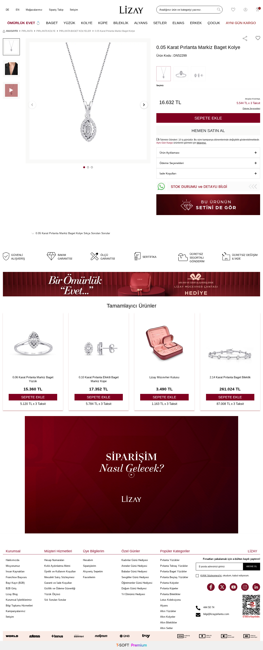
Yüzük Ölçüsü (52, 594)
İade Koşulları (168, 173)
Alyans (164, 605)
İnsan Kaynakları (15, 571)
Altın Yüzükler (168, 611)
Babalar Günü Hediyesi (134, 571)
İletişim (74, 9)
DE (7, 9)
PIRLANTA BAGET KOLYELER (75, 31)
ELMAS (178, 23)
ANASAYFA (12, 31)
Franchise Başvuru (16, 577)
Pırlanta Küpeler (169, 588)
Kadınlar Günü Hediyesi (134, 560)
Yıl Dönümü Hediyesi (133, 594)
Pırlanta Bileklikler (170, 594)
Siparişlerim (89, 565)
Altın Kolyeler (167, 616)
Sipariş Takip (56, 9)
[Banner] (131, 284)
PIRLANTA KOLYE (45, 31)
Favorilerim (89, 577)
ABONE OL (251, 566)
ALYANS (140, 23)
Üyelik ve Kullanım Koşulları (60, 571)
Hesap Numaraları (54, 560)
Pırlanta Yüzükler (169, 560)
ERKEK (196, 23)
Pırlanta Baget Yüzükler (173, 571)
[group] (88, 100)
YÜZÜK (69, 23)
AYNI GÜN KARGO (241, 23)
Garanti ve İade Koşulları (58, 582)
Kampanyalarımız (15, 611)
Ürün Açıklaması (169, 152)
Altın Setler (166, 628)
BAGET (52, 23)
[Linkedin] (256, 589)
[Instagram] (245, 589)
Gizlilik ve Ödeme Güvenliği (59, 588)
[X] (222, 589)
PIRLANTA (27, 31)
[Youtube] (234, 589)
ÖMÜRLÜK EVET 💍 (23, 23)
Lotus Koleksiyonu (170, 599)
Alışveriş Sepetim (93, 571)
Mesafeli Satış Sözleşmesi (59, 577)
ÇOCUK (214, 23)
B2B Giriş (11, 588)
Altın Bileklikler (168, 622)
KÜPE (103, 23)
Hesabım (88, 560)
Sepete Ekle (208, 118)
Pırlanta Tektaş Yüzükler (174, 565)
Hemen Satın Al (208, 130)
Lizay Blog (12, 594)
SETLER (160, 23)
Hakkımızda (12, 560)
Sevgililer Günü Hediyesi (135, 577)
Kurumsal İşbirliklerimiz (19, 599)
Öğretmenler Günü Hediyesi (136, 582)
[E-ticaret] (131, 645)
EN (17, 9)
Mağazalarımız (34, 9)
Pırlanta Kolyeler (169, 582)
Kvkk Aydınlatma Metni (57, 565)
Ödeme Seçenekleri (172, 163)
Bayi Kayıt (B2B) (15, 582)
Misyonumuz (13, 565)
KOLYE (86, 23)
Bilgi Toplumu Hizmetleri (19, 605)
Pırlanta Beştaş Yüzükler (174, 577)
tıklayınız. (201, 142)
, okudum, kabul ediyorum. (224, 575)
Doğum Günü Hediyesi (134, 588)
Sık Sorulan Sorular (55, 599)
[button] (84, 167)
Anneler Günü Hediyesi (134, 565)
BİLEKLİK (120, 23)
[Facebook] (211, 589)
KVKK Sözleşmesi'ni (211, 575)
